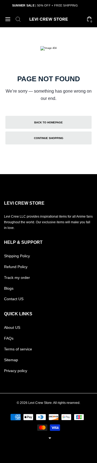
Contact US (13, 299)
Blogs (8, 288)
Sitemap (11, 360)
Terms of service (18, 349)
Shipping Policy (17, 256)
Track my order (17, 277)
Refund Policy (15, 267)
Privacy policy (15, 371)
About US (12, 327)
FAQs (8, 338)
